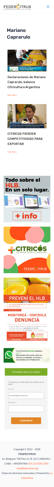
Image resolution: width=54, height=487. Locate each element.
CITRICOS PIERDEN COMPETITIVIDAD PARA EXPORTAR (25, 139)
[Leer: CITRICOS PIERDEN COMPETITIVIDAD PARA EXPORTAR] (27, 116)
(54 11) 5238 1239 (38, 463)
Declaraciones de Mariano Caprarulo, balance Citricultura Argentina (27, 82)
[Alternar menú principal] (48, 7)
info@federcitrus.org (27, 468)
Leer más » (12, 95)
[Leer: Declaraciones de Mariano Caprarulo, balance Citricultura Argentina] (27, 60)
